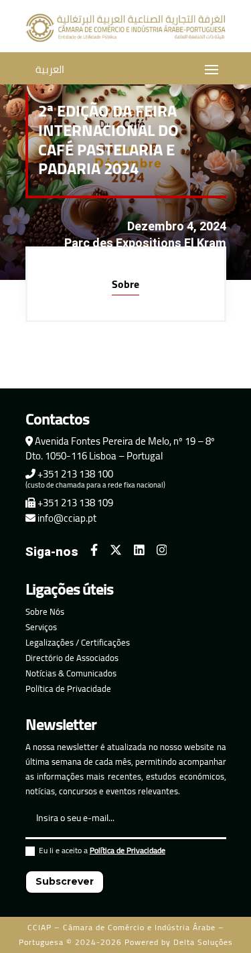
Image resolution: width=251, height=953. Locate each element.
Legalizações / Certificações (77, 642)
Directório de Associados (71, 658)
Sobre (125, 284)
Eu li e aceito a (102, 852)
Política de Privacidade (68, 688)
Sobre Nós (44, 611)
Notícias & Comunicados (70, 673)
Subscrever (64, 881)
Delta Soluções (203, 942)
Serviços (41, 627)
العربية (49, 69)
